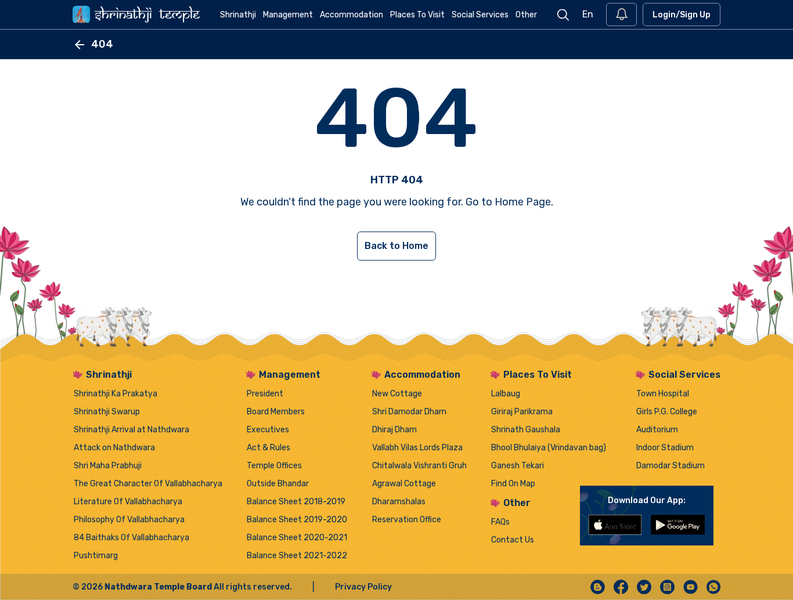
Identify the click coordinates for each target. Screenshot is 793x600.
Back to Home (396, 245)
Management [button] (288, 15)
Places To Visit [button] (417, 15)
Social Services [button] (480, 15)
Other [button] (526, 15)
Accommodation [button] (351, 15)
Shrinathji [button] (238, 15)
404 (102, 44)
